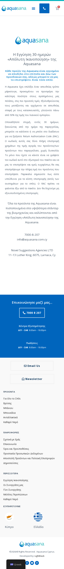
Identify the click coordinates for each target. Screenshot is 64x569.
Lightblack (39, 555)
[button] (33, 8)
